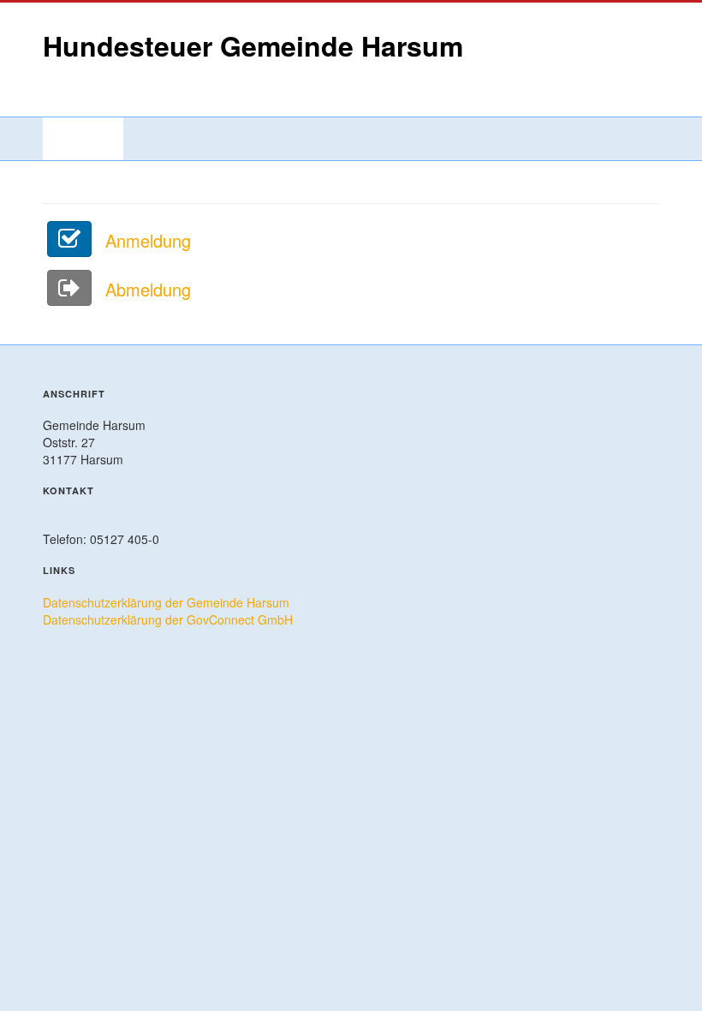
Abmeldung (145, 289)
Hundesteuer (83, 138)
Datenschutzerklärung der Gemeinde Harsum (166, 602)
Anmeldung (145, 240)
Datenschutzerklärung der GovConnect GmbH (168, 619)
